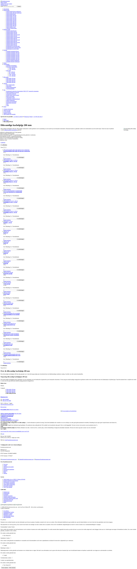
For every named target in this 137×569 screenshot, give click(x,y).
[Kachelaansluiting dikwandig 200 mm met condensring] (16, 149)
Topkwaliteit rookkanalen (9, 484)
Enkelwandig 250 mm (11, 24)
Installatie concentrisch (11, 65)
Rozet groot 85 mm (8, 304)
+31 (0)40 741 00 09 (18, 116)
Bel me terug (3, 407)
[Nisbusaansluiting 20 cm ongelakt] (11, 313)
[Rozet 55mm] (6, 292)
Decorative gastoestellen (11, 66)
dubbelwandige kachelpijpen (10, 130)
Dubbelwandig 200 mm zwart (13, 42)
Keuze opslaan (5, 567)
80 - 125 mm (12, 73)
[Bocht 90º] (6, 262)
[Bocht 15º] (6, 231)
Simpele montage (7, 113)
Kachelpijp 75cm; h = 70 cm (10, 171)
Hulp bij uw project (14, 409)
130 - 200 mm (12, 69)
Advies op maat (6, 110)
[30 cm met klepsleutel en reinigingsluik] (12, 190)
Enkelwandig (6, 10)
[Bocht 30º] (6, 241)
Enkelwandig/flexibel (11, 87)
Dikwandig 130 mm (10, 78)
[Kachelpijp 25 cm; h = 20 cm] (10, 201)
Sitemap (5, 473)
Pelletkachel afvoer (7, 501)
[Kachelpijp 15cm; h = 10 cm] (10, 211)
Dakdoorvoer (6, 492)
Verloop (5, 83)
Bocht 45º (5, 253)
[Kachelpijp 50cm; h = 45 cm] (10, 180)
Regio (4, 502)
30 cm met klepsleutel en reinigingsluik (12, 192)
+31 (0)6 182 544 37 (38, 116)
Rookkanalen (6, 493)
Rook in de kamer (10, 96)
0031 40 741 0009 (7, 400)
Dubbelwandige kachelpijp (9, 497)
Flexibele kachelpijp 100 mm (12, 52)
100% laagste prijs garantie (9, 114)
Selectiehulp (6, 9)
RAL (7, 104)
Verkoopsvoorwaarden (8, 466)
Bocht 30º (5, 243)
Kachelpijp (5, 494)
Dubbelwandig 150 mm (11, 36)
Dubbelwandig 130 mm (11, 33)
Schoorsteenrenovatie (8, 499)
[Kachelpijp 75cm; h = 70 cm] (10, 170)
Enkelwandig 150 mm (11, 20)
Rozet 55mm (6, 294)
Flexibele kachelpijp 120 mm (12, 55)
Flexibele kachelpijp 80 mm (12, 51)
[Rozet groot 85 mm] (8, 303)
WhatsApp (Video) (28, 116)
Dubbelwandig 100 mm (11, 32)
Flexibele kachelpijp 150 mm (12, 57)
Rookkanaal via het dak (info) (13, 46)
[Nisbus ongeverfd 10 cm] (9, 323)
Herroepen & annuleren (8, 469)
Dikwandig (5, 77)
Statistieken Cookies (8, 513)
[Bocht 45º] (6, 252)
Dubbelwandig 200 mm (11, 41)
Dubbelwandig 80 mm (11, 30)
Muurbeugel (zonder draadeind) (11, 335)
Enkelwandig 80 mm (11, 14)
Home (4, 106)
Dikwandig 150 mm (10, 79)
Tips (4, 90)
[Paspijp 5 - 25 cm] (7, 221)
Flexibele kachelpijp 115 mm (12, 54)
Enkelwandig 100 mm (11, 15)
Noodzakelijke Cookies (8, 512)
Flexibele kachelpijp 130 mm (12, 56)
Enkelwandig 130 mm (11, 19)
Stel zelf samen (17, 413)
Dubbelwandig (6, 29)
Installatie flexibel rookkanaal (12, 61)
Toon (2, 147)
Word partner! (15, 420)
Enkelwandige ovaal (10, 27)
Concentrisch (6, 64)
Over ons (5, 464)
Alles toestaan (12, 567)
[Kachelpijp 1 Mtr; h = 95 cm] (10, 160)
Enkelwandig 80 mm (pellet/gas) (13, 11)
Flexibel (5, 50)
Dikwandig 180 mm (10, 81)
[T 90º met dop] (7, 282)
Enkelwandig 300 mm (11, 25)
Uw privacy (6, 510)
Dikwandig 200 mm (10, 82)
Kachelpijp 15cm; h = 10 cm (10, 212)
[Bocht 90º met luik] (8, 272)
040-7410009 (6, 399)
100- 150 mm (12, 68)
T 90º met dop (6, 284)
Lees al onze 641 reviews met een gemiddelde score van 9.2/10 (15, 431)
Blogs (4, 472)
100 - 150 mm (12, 74)
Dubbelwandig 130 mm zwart (13, 34)
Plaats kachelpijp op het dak (12, 92)
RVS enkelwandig (10, 84)
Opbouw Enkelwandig (11, 28)
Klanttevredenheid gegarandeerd (10, 480)
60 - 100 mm (12, 72)
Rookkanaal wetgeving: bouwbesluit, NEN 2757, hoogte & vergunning (22, 91)
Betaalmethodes (4, 417)
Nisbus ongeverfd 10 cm (9, 324)
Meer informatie (7, 517)
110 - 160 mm (12, 75)
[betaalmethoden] (7, 414)
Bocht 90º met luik (7, 273)
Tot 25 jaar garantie (7, 487)
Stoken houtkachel (10, 100)
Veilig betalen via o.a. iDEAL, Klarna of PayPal (14, 479)
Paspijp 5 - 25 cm (7, 222)
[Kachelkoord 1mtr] (8, 344)
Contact (5, 465)
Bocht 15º (5, 232)
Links (7, 105)
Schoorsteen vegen (10, 97)
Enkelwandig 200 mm (11, 23)
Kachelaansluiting (10, 88)
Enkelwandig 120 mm (11, 18)
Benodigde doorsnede (11, 102)
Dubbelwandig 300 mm (11, 45)
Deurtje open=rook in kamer (12, 95)
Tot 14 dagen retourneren (9, 483)
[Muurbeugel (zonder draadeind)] (11, 333)
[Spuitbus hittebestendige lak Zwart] (11, 354)
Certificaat (3, 142)
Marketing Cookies (7, 514)
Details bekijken (7, 158)
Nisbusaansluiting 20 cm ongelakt (11, 314)
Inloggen (5, 470)
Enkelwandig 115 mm (11, 16)
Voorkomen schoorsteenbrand (13, 99)
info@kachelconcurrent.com (7, 404)
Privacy (5, 468)
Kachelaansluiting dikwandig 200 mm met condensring (16, 151)
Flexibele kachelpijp (7, 495)
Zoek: (2, 6)
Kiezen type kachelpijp (11, 101)
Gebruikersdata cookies (8, 516)
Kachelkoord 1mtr (7, 345)
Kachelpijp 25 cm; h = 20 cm (10, 202)
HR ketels (8, 70)
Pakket (4, 63)
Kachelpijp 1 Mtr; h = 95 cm (10, 161)
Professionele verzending (9, 482)
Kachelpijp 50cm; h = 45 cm (10, 181)
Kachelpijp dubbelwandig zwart (10, 498)
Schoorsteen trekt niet (11, 93)
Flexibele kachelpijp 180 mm (12, 59)
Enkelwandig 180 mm (11, 21)
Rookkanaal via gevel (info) (12, 48)
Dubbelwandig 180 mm (11, 38)
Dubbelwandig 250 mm (11, 43)
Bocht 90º (5, 263)
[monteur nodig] (6, 418)
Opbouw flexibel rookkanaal (12, 60)
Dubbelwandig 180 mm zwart (13, 39)
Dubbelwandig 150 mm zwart (13, 37)
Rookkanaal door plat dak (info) (13, 47)
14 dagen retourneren (8, 109)
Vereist (12, 527)
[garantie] (68, 411)
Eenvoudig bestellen (8, 485)
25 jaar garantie (6, 111)
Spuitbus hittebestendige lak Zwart (11, 355)
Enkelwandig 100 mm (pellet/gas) (13, 12)
